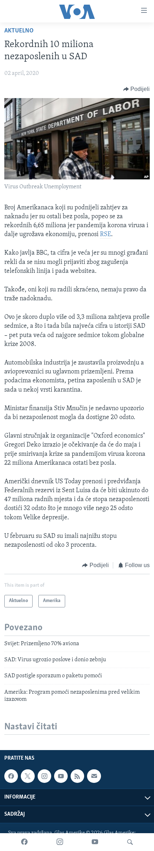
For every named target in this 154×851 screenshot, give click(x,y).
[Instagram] (60, 842)
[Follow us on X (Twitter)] (27, 776)
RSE (105, 234)
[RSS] (77, 776)
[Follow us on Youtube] (61, 776)
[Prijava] (94, 776)
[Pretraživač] (130, 842)
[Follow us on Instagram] (44, 776)
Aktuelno (19, 31)
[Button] (136, 89)
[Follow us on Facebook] (11, 776)
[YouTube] (95, 842)
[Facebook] (24, 842)
